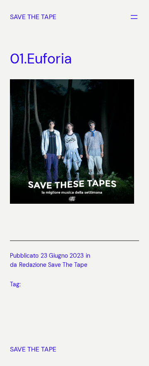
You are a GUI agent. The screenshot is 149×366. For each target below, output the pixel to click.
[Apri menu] (134, 17)
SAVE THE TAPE (33, 16)
